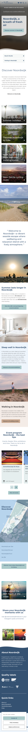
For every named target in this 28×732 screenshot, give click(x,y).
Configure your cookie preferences (14, 11)
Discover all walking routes (11, 421)
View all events (14, 492)
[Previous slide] (12, 487)
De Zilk (4, 557)
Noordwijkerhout (7, 553)
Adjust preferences (14, 727)
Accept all (14, 718)
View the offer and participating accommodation (14, 307)
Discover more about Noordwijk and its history (14, 566)
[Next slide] (16, 487)
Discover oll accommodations (11, 367)
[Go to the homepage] (7, 2)
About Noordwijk (6, 704)
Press (3, 708)
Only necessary (14, 722)
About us (4, 702)
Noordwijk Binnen (7, 550)
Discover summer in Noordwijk (13, 30)
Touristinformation (7, 706)
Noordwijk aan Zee (7, 546)
